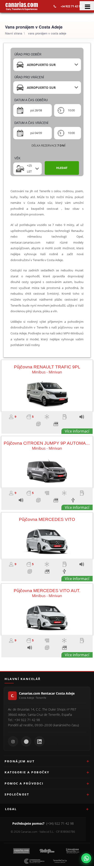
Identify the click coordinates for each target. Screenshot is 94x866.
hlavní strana (13, 33)
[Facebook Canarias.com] (26, 741)
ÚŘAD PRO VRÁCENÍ (29, 77)
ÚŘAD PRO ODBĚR (27, 54)
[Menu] (87, 5)
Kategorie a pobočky (27, 772)
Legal (11, 809)
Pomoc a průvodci (24, 783)
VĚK (17, 158)
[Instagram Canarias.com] (13, 741)
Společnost (17, 794)
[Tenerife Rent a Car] (21, 6)
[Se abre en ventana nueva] (86, 858)
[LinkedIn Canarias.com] (39, 741)
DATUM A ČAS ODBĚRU (31, 100)
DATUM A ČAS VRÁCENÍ (31, 123)
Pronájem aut (20, 761)
